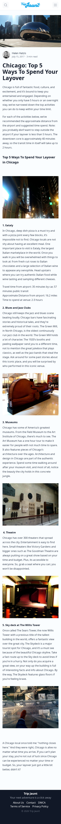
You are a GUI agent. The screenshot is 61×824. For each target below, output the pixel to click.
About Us (18, 802)
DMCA (42, 802)
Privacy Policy (40, 806)
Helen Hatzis (19, 53)
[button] (6, 5)
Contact (31, 802)
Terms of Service (20, 806)
